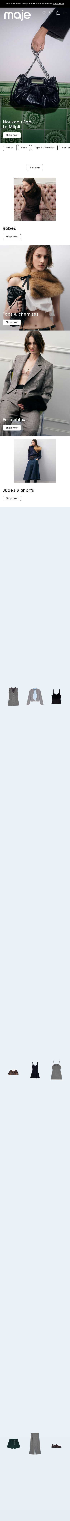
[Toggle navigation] (65, 13)
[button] (51, 13)
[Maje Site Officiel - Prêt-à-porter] (17, 15)
